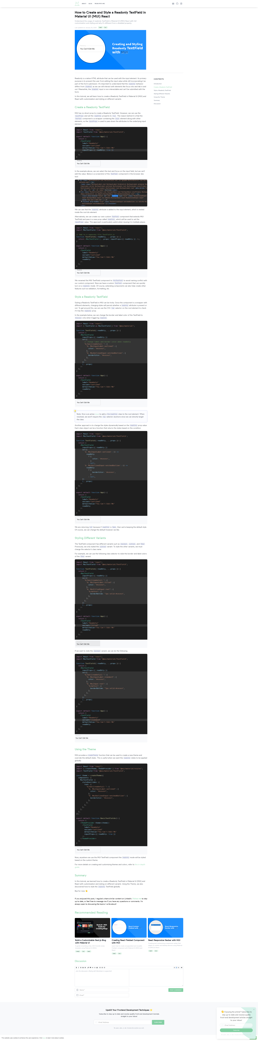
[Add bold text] (76, 968)
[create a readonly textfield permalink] (74, 107)
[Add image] (97, 968)
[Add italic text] (79, 968)
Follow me (137, 898)
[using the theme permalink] (74, 749)
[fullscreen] (182, 968)
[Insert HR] (83, 968)
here (44, 1038)
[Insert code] (93, 968)
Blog (90, 3)
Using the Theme (159, 97)
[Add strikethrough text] (81, 968)
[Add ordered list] (102, 968)
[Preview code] (179, 968)
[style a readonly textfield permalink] (74, 297)
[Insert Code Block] (95, 968)
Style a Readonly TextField (162, 90)
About (84, 3)
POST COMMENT (176, 990)
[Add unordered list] (100, 968)
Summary (157, 100)
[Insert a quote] (90, 968)
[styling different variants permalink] (74, 538)
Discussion (157, 103)
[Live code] (176, 968)
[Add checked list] (104, 968)
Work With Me (100, 3)
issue (97, 414)
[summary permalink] (74, 875)
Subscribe (236, 1030)
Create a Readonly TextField (163, 87)
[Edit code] (174, 968)
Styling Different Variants (162, 93)
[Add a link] (88, 968)
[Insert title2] (85, 968)
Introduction (158, 84)
